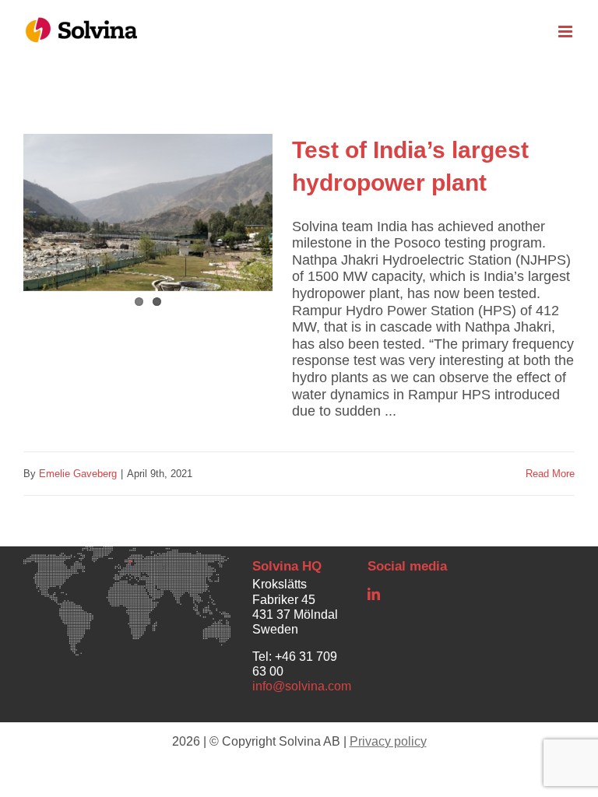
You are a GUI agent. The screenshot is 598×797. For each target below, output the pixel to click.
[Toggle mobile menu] (566, 31)
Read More (550, 473)
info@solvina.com (301, 686)
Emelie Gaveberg (78, 473)
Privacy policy (388, 741)
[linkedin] (374, 594)
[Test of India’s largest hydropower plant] (148, 224)
